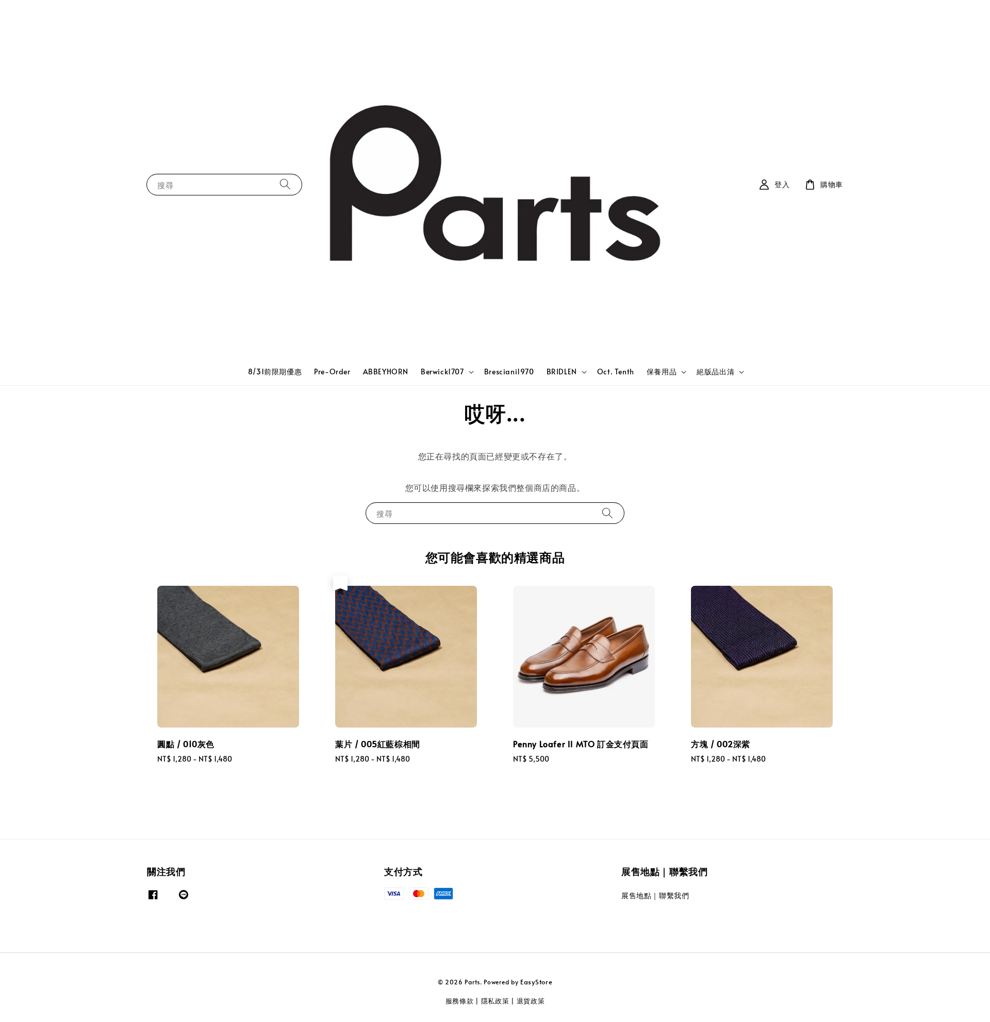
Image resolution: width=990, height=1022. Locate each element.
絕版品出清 (715, 371)
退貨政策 (531, 1000)
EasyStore (536, 981)
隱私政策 (495, 1000)
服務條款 (460, 1000)
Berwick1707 (442, 371)
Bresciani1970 (509, 371)
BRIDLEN (562, 371)
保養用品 (661, 371)
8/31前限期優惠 (275, 371)
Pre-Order (332, 371)
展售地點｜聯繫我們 (655, 895)
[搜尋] (285, 184)
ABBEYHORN (385, 371)
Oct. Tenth (615, 371)
